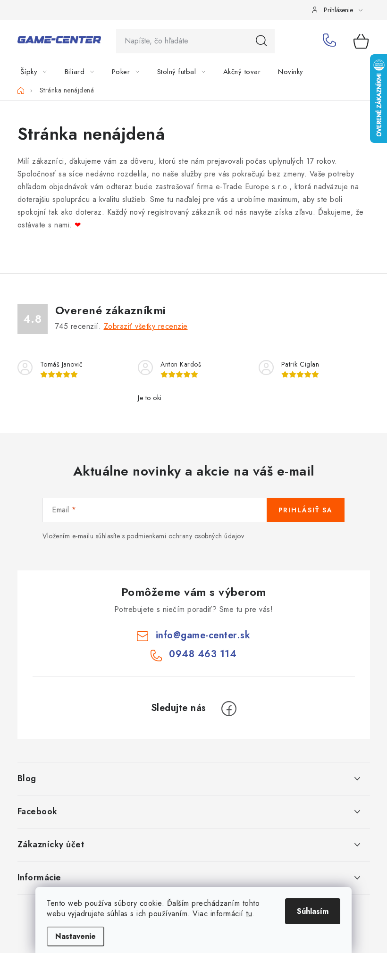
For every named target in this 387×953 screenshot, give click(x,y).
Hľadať (261, 41)
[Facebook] (228, 708)
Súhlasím (312, 911)
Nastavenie (75, 936)
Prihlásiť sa (305, 510)
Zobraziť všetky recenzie (146, 326)
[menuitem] (39, 71)
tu (249, 913)
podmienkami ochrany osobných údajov (185, 536)
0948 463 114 (331, 41)
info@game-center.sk (203, 635)
